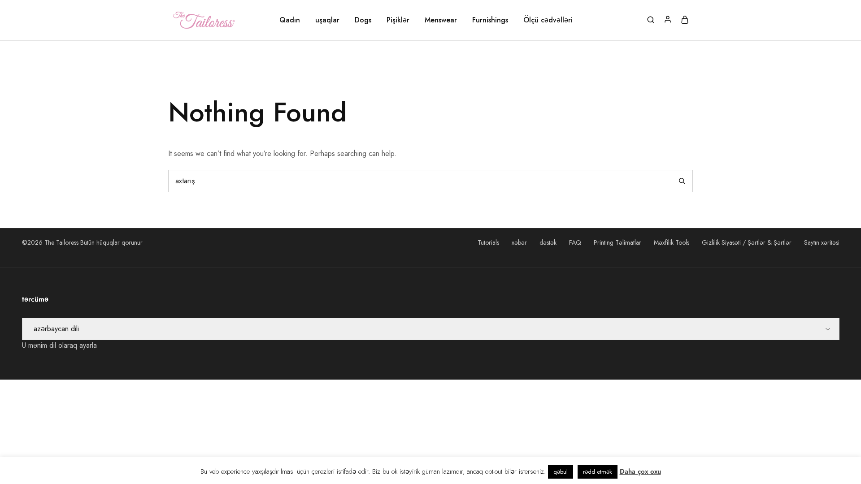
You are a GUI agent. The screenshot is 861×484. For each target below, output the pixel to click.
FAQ (575, 242)
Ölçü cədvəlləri (548, 20)
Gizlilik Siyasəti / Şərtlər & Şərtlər (746, 242)
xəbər (519, 242)
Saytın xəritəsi (821, 242)
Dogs (363, 20)
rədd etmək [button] (597, 471)
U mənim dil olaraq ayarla (59, 345)
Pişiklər (398, 20)
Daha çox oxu (640, 471)
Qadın (289, 20)
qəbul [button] (560, 471)
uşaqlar (327, 20)
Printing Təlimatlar (617, 242)
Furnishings (490, 20)
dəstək (548, 242)
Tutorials (488, 242)
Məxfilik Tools (671, 242)
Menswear (441, 20)
